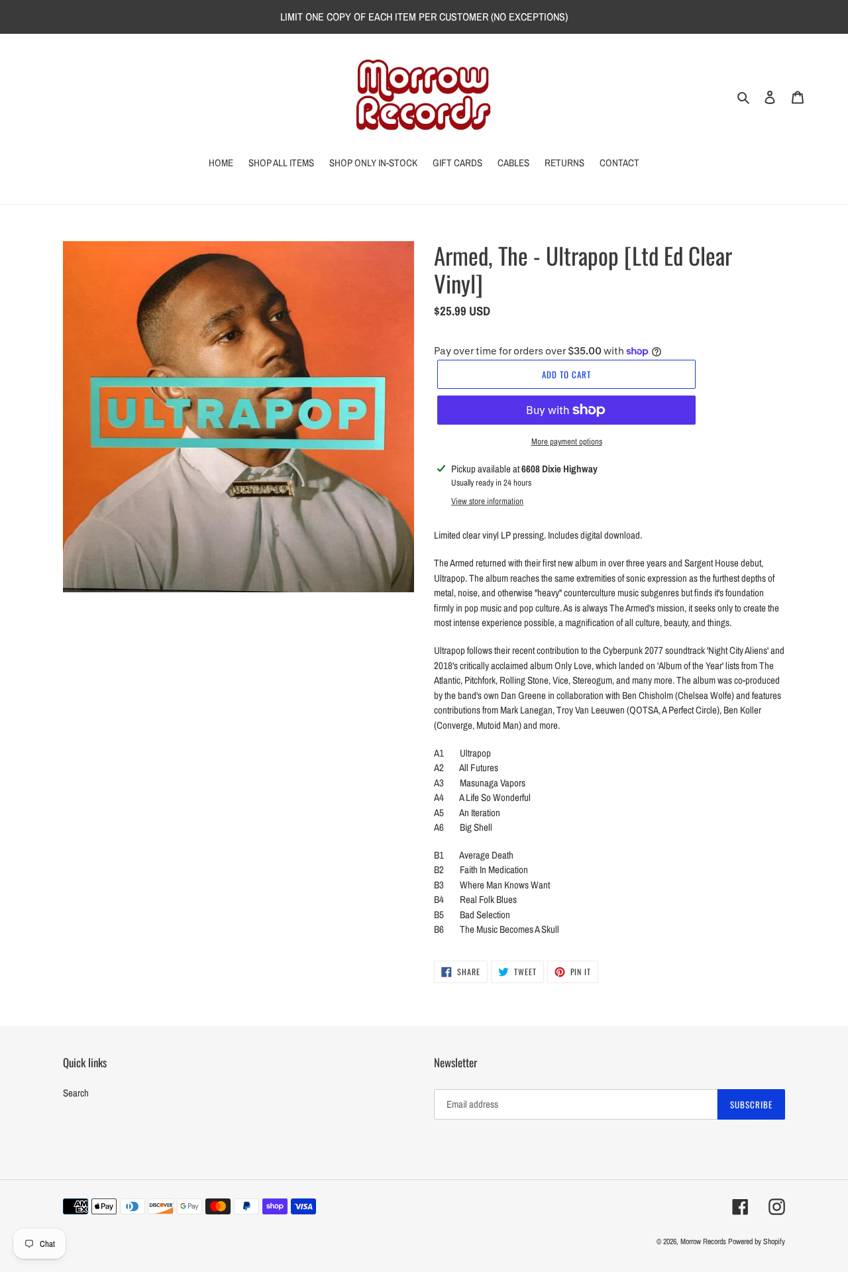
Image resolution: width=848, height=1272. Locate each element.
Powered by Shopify (756, 1241)
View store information (487, 501)
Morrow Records (703, 1241)
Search (76, 1093)
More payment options (566, 441)
